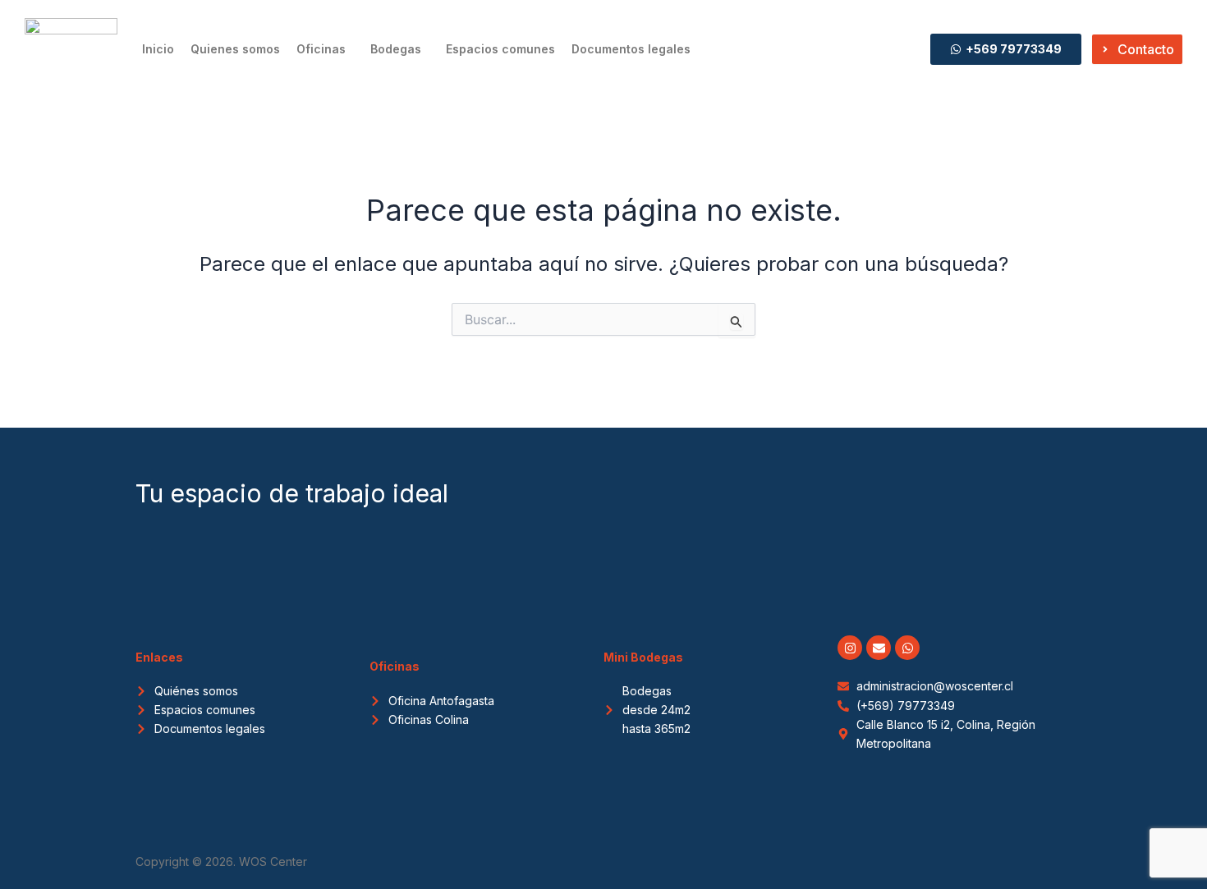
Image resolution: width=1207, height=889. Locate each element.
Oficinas (321, 49)
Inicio (158, 49)
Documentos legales (631, 49)
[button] (325, 49)
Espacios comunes (500, 49)
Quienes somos (235, 49)
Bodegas (395, 49)
